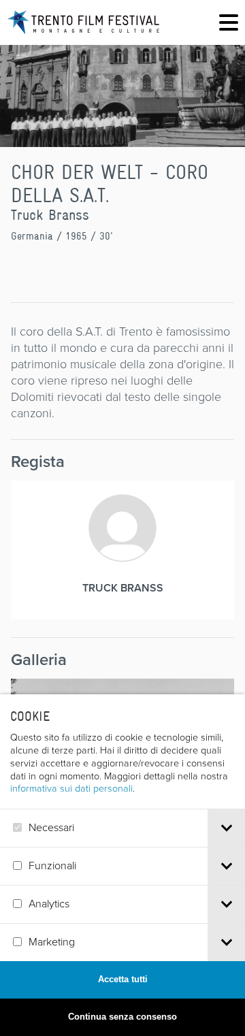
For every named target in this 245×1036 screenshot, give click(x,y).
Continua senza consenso (122, 1016)
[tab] (226, 828)
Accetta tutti (123, 979)
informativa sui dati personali (71, 788)
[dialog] (122, 865)
